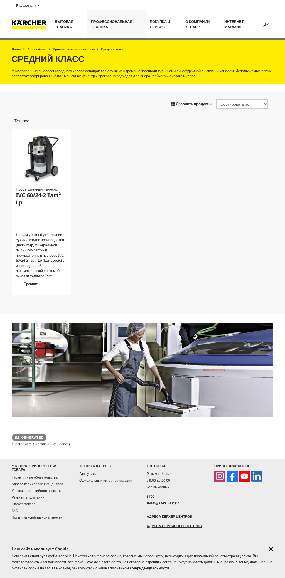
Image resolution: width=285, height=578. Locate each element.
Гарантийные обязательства (35, 477)
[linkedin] (256, 476)
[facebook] (232, 476)
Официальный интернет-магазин (105, 480)
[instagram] (219, 476)
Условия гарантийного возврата (37, 490)
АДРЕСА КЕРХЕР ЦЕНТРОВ (169, 516)
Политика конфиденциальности (37, 517)
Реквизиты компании (28, 497)
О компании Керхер (197, 24)
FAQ (15, 510)
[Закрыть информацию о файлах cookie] (270, 549)
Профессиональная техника (111, 24)
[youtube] (244, 476)
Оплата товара (24, 504)
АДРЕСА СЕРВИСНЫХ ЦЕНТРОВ (174, 526)
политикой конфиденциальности (139, 568)
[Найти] (265, 24)
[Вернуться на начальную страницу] (31, 24)
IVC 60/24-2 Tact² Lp (38, 198)
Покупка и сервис (160, 24)
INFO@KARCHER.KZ (163, 503)
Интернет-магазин (234, 24)
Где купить (87, 473)
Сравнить (32, 283)
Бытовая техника (64, 24)
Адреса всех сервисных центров (37, 484)
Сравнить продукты (193, 103)
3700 (150, 496)
